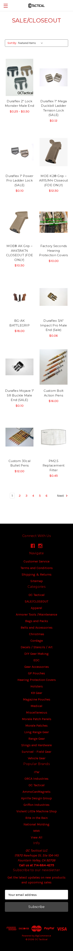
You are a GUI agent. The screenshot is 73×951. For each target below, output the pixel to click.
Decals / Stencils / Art (37, 647)
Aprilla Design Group (36, 798)
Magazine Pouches (36, 699)
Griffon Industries (36, 805)
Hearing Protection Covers (36, 680)
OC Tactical (37, 595)
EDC (36, 660)
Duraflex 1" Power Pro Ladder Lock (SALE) (19, 180)
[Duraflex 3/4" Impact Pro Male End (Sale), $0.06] (54, 296)
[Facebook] (33, 546)
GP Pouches (36, 673)
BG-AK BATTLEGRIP (19, 323)
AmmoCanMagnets (36, 792)
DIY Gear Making (36, 654)
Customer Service (36, 561)
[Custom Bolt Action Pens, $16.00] (54, 367)
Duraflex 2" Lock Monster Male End (19, 103)
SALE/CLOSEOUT (36, 601)
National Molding (36, 824)
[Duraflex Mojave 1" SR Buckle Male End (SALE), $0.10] (19, 367)
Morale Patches (36, 725)
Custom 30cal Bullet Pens (19, 463)
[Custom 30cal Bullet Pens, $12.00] (19, 437)
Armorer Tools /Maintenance (36, 614)
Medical (36, 706)
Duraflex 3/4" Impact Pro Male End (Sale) (53, 325)
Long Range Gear (36, 732)
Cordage (36, 641)
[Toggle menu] (5, 5)
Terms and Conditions (36, 568)
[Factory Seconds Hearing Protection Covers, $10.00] (54, 222)
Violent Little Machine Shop (36, 811)
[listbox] (31, 43)
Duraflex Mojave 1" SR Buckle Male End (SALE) (19, 395)
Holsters (36, 686)
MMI (36, 831)
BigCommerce (43, 935)
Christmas (36, 634)
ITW (36, 772)
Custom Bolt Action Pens (54, 393)
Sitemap (36, 581)
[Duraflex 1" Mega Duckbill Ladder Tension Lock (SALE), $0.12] (54, 77)
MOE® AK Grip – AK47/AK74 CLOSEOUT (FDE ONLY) (19, 253)
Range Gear (36, 739)
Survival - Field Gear (36, 752)
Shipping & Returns (37, 574)
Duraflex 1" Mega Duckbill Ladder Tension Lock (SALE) (53, 108)
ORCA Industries (36, 779)
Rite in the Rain (36, 818)
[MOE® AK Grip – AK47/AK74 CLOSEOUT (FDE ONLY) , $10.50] (19, 222)
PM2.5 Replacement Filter (54, 465)
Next (61, 496)
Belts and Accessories (37, 627)
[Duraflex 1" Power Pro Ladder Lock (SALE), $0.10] (19, 152)
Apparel (36, 608)
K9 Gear (36, 693)
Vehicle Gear (36, 758)
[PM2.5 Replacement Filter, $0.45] (54, 437)
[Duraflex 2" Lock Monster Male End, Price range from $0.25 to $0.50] (19, 77)
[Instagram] (40, 546)
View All (36, 837)
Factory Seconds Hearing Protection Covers (53, 250)
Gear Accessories (36, 667)
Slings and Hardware (36, 745)
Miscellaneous (36, 712)
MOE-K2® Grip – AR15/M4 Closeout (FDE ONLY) (53, 180)
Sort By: (12, 43)
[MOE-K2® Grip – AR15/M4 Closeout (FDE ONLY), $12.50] (54, 152)
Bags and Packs (36, 621)
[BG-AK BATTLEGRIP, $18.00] (19, 296)
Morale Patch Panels (36, 719)
